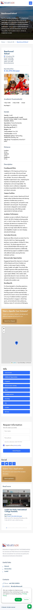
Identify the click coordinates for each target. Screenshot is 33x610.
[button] (16, 343)
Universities (7, 569)
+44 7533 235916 (14, 583)
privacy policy (17, 445)
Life (6, 403)
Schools (6, 566)
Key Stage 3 (7, 105)
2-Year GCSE (16, 103)
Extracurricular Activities (11, 386)
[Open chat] (29, 606)
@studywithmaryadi (16, 586)
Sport (6, 390)
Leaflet (14, 362)
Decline (26, 599)
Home (3, 42)
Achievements (8, 372)
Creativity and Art (9, 394)
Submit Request (16, 451)
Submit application (9, 478)
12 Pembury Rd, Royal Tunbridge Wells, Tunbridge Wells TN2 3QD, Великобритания (9, 59)
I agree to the (13, 445)
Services (7, 412)
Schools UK (11, 42)
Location (7, 407)
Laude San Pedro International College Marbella (16, 510)
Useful (6, 571)
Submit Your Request (9, 321)
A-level (23, 103)
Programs (7, 381)
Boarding (7, 399)
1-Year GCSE (7, 103)
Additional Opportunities (11, 377)
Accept (18, 599)
